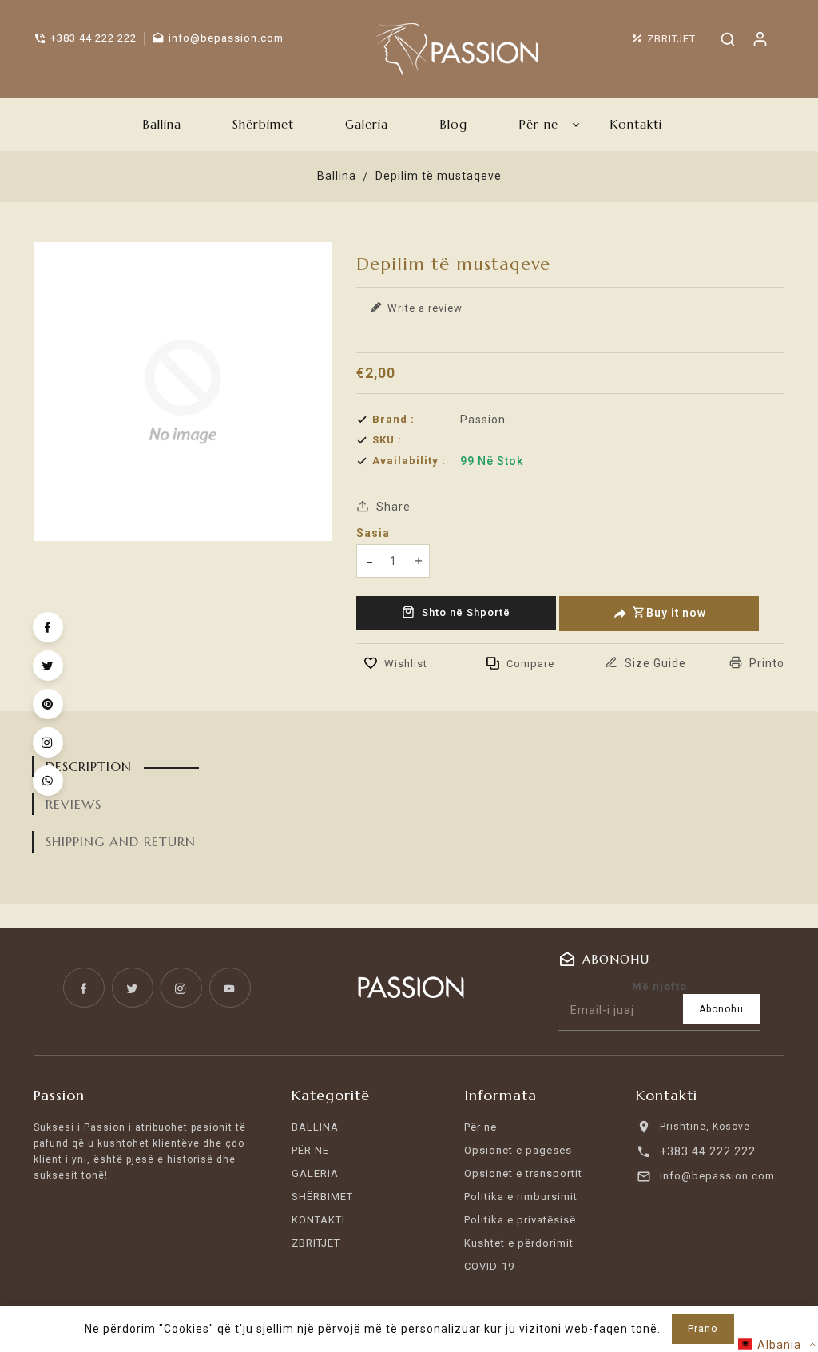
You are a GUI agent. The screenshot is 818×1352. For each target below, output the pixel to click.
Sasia (373, 533)
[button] (777, 1344)
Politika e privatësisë (520, 1220)
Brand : (393, 419)
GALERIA (315, 1173)
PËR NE (310, 1150)
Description (89, 766)
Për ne (480, 1127)
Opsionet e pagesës (518, 1150)
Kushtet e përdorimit (519, 1243)
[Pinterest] (48, 704)
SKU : (387, 440)
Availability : (409, 461)
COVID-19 (489, 1266)
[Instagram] (48, 742)
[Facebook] (48, 627)
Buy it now (676, 612)
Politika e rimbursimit (521, 1197)
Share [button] (392, 506)
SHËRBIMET (322, 1197)
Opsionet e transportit (523, 1173)
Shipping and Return (121, 841)
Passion (483, 419)
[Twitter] (48, 665)
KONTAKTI (318, 1220)
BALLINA (315, 1127)
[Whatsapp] (48, 780)
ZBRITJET (316, 1243)
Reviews (73, 804)
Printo (765, 663)
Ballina (336, 175)
